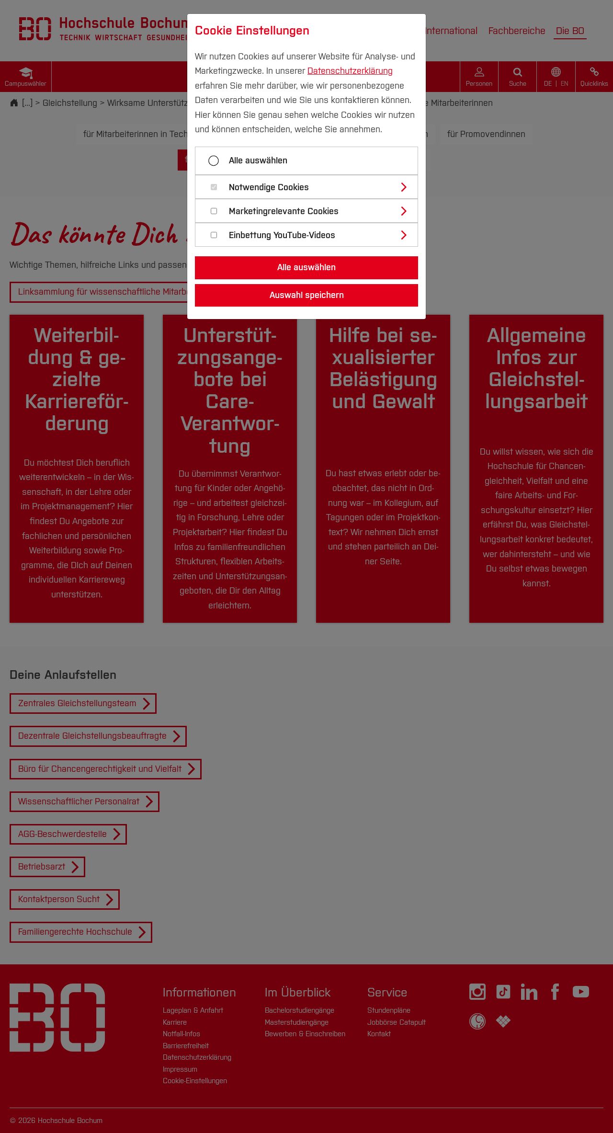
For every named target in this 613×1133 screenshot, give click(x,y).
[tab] (310, 187)
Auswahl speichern (307, 295)
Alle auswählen (258, 160)
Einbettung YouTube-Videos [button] (282, 235)
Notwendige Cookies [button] (269, 188)
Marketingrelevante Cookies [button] (284, 211)
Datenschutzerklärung (350, 71)
